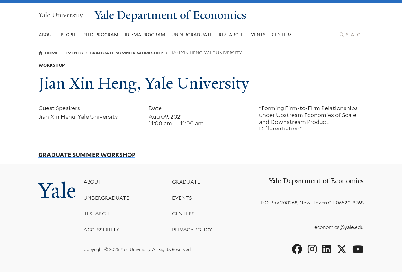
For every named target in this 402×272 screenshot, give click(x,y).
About (92, 182)
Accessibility (101, 230)
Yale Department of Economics (170, 15)
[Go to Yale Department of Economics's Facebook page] (297, 249)
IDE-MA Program (145, 34)
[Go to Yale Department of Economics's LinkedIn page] (326, 249)
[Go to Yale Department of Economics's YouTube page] (358, 249)
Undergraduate (106, 198)
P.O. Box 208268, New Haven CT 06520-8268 (312, 203)
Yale (57, 190)
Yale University (60, 15)
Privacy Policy (192, 230)
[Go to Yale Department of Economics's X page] (342, 249)
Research (97, 214)
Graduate (186, 182)
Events (256, 34)
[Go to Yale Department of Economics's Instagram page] (312, 249)
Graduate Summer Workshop (86, 155)
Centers (281, 34)
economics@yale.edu (339, 227)
